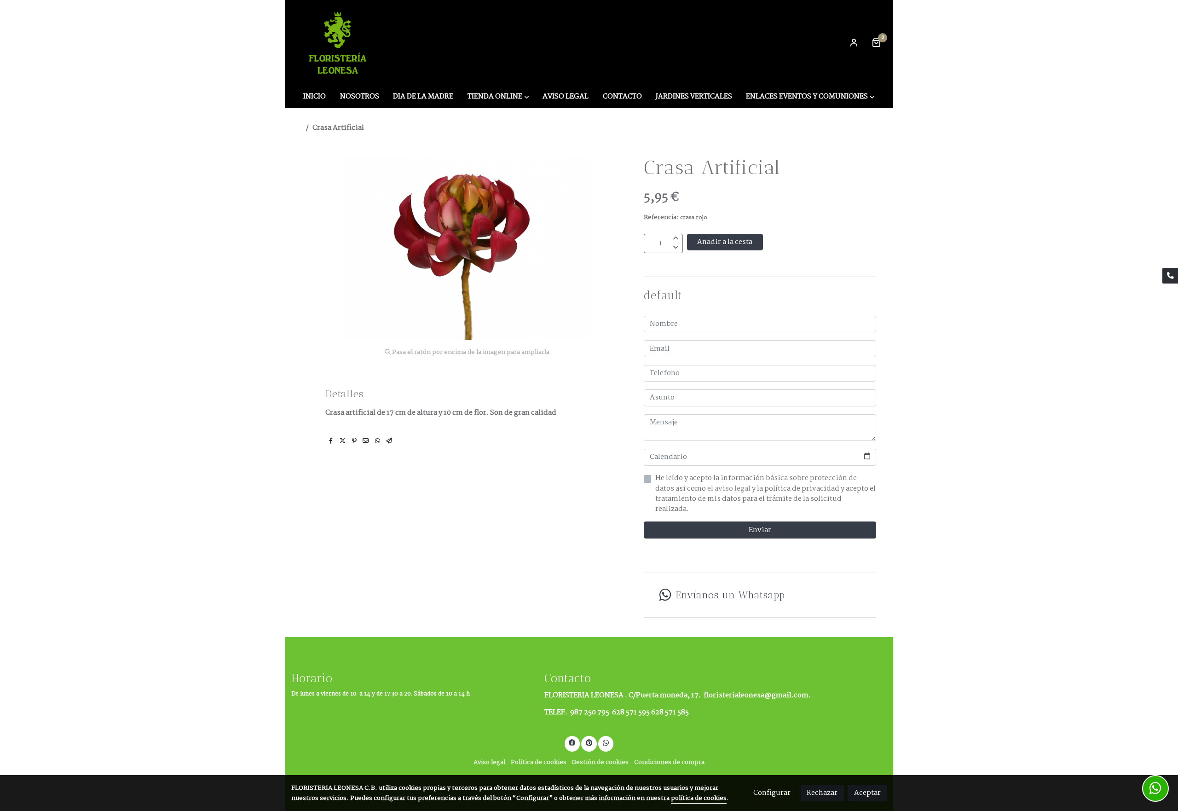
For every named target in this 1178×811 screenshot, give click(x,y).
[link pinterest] (589, 742)
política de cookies (699, 798)
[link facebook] (572, 742)
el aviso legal (729, 488)
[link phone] (1170, 276)
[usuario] (854, 42)
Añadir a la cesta (724, 242)
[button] (498, 96)
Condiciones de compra (669, 762)
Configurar (772, 793)
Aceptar (867, 793)
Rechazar (822, 793)
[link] (339, 42)
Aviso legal (489, 762)
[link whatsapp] (606, 742)
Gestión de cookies (600, 762)
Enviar (760, 530)
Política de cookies (538, 762)
